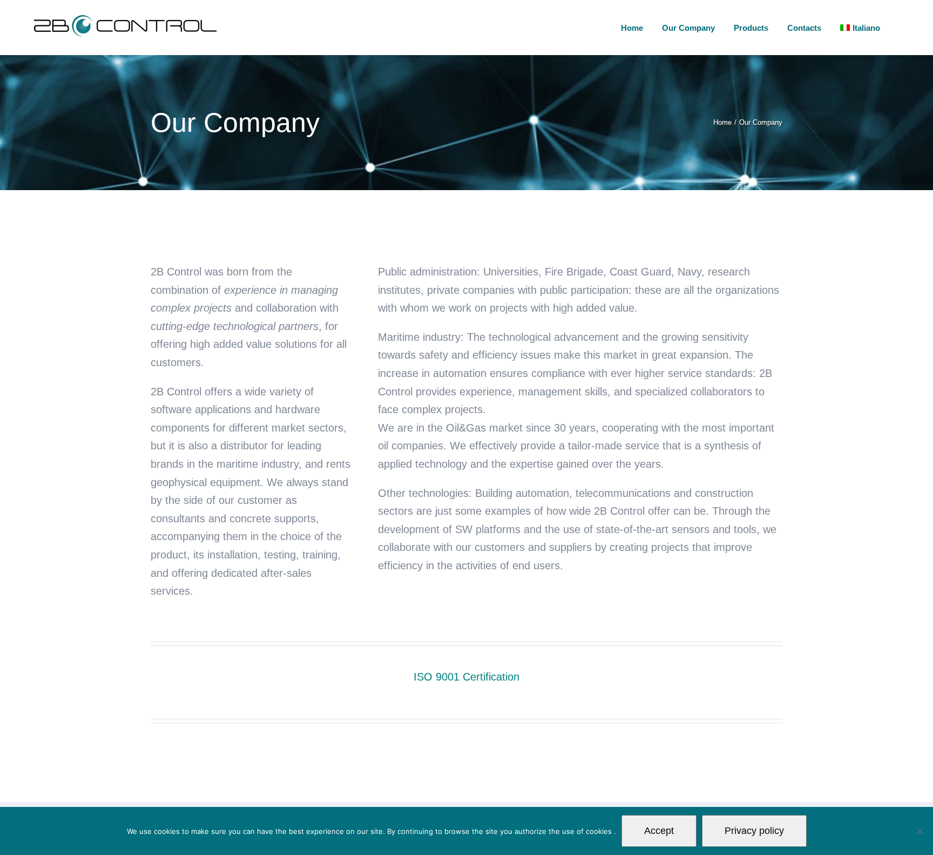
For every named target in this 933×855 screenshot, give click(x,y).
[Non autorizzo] (919, 831)
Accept (659, 830)
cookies (600, 831)
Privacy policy (754, 830)
